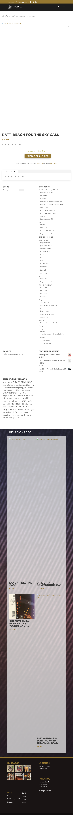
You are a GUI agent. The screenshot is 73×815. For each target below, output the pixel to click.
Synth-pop (26, 415)
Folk (17, 396)
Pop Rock (23, 406)
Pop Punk (12, 406)
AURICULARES (43, 208)
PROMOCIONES (45, 264)
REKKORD (43, 267)
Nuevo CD (43, 224)
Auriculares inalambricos (48, 213)
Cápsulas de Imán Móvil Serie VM (51, 202)
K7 (40, 276)
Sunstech (43, 270)
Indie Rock (26, 400)
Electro (23, 393)
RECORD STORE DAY (45, 285)
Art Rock (5, 385)
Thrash (5, 418)
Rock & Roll (13, 412)
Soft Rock (24, 412)
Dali (41, 257)
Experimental (9, 395)
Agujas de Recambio (46, 192)
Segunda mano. (45, 243)
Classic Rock (7, 387)
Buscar (21, 190)
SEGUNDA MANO (46, 343)
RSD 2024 (43, 290)
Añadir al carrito (38, 156)
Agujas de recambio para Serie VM (53, 334)
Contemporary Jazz (19, 387)
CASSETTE (10, 16)
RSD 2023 (43, 287)
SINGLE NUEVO (45, 302)
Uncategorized (43, 317)
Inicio (4, 16)
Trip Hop (11, 418)
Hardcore (18, 398)
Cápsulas (43, 198)
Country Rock (12, 390)
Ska (20, 412)
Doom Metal (26, 390)
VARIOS (41, 320)
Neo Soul (25, 403)
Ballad (10, 385)
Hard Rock (53, 163)
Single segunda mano (47, 314)
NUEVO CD (43, 228)
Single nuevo (44, 311)
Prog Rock (7, 409)
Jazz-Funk (6, 404)
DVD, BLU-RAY (43, 240)
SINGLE (41, 309)
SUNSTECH (43, 273)
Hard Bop (12, 398)
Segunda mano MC (46, 219)
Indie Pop (17, 401)
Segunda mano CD (46, 234)
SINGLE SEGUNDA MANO (48, 305)
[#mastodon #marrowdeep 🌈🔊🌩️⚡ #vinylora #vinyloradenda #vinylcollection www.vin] (19, 768)
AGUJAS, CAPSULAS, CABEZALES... (50, 190)
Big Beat (15, 385)
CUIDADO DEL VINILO (46, 237)
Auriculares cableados (47, 210)
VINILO (41, 329)
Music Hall (14, 403)
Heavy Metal (8, 401)
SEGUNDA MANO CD (47, 231)
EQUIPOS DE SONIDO (46, 246)
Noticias (10, 802)
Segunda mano (45, 340)
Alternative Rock (23, 382)
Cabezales (43, 195)
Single (41, 300)
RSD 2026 (43, 297)
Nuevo (42, 331)
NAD (41, 261)
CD (40, 222)
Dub (17, 393)
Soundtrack (7, 415)
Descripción (10, 172)
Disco (19, 390)
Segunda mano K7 (46, 282)
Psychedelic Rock (21, 409)
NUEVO (42, 337)
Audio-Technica (45, 251)
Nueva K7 (43, 279)
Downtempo (9, 392)
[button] (68, 25)
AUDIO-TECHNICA (46, 248)
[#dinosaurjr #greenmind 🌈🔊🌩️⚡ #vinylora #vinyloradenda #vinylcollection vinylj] (10, 768)
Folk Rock (23, 395)
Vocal (16, 417)
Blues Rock (22, 385)
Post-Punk (31, 407)
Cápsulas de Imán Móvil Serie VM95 (52, 205)
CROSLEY (43, 254)
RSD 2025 (43, 294)
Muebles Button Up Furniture (49, 323)
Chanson (30, 385)
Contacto (10, 796)
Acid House (7, 382)
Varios (41, 326)
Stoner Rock (16, 415)
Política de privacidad (14, 799)
